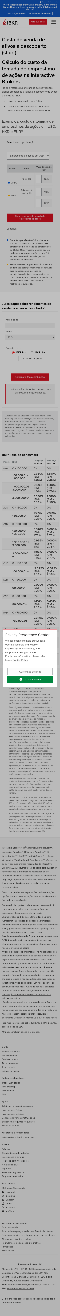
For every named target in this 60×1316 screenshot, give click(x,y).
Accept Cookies (32, 679)
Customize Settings (30, 671)
